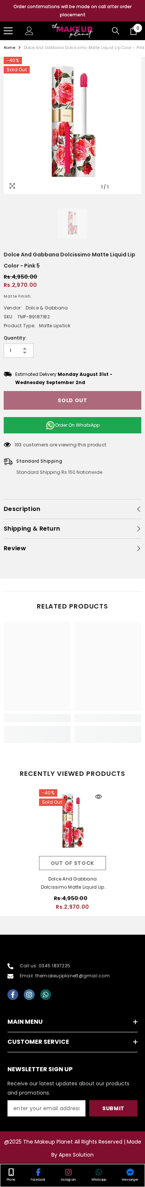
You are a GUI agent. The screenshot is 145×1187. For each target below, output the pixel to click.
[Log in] (29, 31)
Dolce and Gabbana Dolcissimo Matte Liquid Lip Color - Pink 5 (72, 883)
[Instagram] (29, 994)
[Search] (115, 30)
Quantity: (15, 338)
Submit (113, 1108)
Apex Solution (76, 1154)
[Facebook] (12, 994)
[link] (37, 718)
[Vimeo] (45, 994)
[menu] (8, 30)
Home (9, 47)
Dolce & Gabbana (47, 308)
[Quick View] (98, 796)
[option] (72, 11)
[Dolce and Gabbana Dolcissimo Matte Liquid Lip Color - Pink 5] (72, 822)
